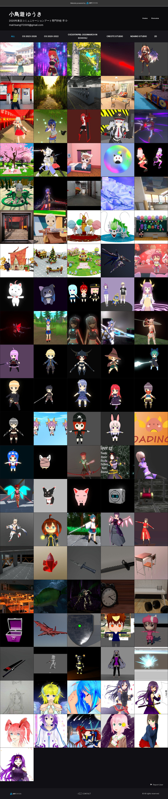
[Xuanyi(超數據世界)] (50, 380)
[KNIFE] (117, 548)
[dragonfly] (84, 581)
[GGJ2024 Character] (151, 145)
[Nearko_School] (151, 212)
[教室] (17, 581)
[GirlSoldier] (117, 111)
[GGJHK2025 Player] (117, 145)
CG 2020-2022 (51, 36)
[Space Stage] (17, 548)
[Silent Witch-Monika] (84, 44)
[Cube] (117, 480)
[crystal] (50, 548)
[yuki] (50, 514)
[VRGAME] (117, 178)
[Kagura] (50, 111)
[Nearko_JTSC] (117, 212)
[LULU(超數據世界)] (84, 380)
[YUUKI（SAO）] (17, 749)
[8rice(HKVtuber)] (151, 279)
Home (145, 18)
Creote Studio (115, 36)
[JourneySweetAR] (84, 178)
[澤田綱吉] (117, 615)
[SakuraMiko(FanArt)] (17, 145)
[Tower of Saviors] (117, 279)
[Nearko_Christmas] (50, 245)
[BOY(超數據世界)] (50, 346)
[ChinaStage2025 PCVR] (17, 212)
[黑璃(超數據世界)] (151, 346)
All (13, 36)
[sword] (17, 648)
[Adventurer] (151, 313)
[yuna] (117, 648)
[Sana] (17, 44)
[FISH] (50, 581)
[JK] (151, 716)
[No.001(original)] (17, 480)
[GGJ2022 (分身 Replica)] (84, 313)
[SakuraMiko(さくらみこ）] (151, 245)
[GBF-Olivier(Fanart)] (151, 44)
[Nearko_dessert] (84, 212)
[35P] (17, 279)
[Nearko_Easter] (84, 245)
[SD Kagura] (17, 447)
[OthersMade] (17, 682)
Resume (155, 18)
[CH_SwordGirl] (84, 514)
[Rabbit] (117, 413)
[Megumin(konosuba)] (151, 111)
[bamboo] (50, 77)
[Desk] (151, 548)
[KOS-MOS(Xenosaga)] (117, 313)
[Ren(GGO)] (151, 615)
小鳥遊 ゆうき (25, 14)
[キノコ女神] (50, 682)
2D (155, 36)
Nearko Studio (138, 36)
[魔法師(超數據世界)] (117, 346)
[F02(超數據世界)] (17, 380)
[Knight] (50, 145)
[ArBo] (151, 413)
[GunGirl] (84, 413)
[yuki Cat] (50, 44)
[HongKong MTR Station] (17, 77)
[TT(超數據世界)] (117, 380)
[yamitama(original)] (117, 514)
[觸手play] (17, 178)
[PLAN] (50, 615)
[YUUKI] (117, 447)
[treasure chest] (151, 480)
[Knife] (84, 548)
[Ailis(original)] (84, 111)
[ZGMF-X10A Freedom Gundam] (117, 245)
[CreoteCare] (50, 212)
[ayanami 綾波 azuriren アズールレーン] (17, 514)
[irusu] (17, 346)
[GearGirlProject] (17, 313)
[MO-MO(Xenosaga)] (84, 447)
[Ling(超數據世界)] (84, 346)
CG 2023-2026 (29, 36)
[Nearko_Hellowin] (17, 245)
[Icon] (17, 716)
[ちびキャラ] (84, 145)
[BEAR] (84, 648)
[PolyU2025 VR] (151, 77)
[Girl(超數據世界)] (151, 380)
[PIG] (84, 480)
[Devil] (151, 447)
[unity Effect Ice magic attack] (151, 648)
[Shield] (84, 615)
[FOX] (50, 480)
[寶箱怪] (17, 615)
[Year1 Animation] (50, 648)
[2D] (151, 682)
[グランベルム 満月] (117, 716)
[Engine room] (84, 77)
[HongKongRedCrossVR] (117, 77)
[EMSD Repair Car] (151, 178)
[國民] (50, 279)
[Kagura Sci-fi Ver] (117, 44)
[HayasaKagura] (17, 111)
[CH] (151, 514)
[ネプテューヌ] (50, 716)
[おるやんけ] (50, 447)
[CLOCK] (117, 581)
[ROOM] (151, 581)
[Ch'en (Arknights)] (50, 178)
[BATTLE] (84, 716)
